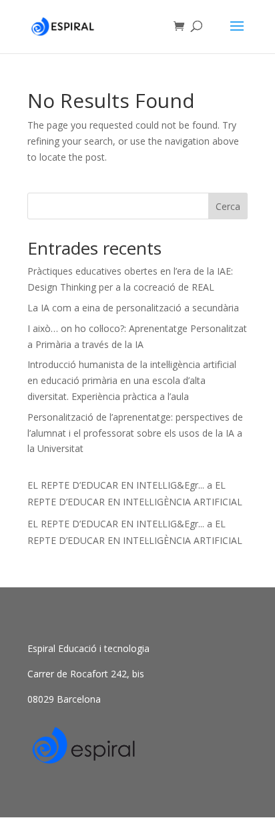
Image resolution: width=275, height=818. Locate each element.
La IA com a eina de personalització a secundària (133, 307)
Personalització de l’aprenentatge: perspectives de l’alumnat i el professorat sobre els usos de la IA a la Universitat (135, 433)
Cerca (228, 206)
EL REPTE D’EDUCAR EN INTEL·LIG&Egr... (115, 485)
